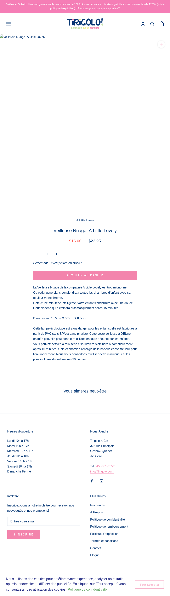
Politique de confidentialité (107, 519)
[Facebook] (91, 480)
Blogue (95, 555)
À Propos (96, 512)
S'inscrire (23, 534)
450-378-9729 (105, 466)
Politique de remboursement (109, 526)
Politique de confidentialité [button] (87, 589)
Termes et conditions (104, 541)
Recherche (97, 505)
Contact (95, 548)
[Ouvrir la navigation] (8, 24)
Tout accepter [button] (149, 584)
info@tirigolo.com (102, 471)
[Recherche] (152, 24)
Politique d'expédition (104, 533)
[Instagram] (101, 480)
